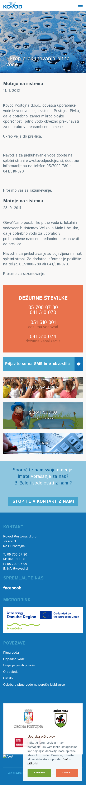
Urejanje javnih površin (19, 665)
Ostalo (8, 678)
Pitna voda (11, 652)
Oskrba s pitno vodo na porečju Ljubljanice (34, 684)
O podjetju (10, 671)
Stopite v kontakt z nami (43, 502)
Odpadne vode (14, 659)
